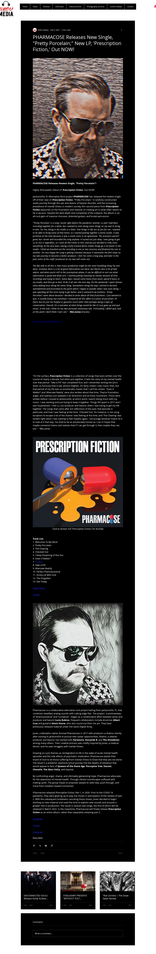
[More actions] (121, 29)
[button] (46, 7)
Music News (38, 838)
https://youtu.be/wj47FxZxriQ (46, 321)
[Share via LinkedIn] (46, 845)
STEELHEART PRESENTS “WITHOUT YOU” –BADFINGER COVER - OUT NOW (76, 897)
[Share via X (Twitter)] (40, 845)
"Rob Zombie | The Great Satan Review (115, 897)
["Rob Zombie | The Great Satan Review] (117, 881)
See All (132, 867)
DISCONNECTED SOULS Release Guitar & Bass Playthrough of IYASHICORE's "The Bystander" (38, 897)
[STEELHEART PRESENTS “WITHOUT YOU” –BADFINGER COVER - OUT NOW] (77, 881)
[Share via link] (52, 845)
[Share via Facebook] (34, 845)
